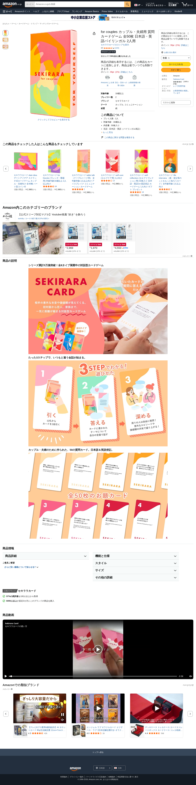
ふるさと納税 (48, 11)
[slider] (93, 676)
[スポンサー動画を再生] (98, 708)
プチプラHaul (63, 11)
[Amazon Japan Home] (75, 769)
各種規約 (111, 777)
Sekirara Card (178, 79)
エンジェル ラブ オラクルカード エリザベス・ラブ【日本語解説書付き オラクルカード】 (105, 729)
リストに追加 (169, 102)
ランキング (77, 11)
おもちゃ (6, 24)
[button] (7, 11)
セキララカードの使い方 (16, 626)
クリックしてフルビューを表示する (54, 120)
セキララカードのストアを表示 (115, 45)
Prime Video (107, 11)
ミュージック (147, 11)
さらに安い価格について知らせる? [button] (20, 567)
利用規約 (63, 777)
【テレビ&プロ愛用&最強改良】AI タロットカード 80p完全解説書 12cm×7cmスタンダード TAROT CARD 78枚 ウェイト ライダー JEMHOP (46, 729)
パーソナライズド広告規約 (96, 777)
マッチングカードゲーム (49, 24)
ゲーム (14, 24)
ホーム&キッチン (164, 11)
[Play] (5, 676)
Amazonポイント (22, 11)
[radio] (5, 33)
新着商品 (135, 11)
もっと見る (108, 132)
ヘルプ (36, 11)
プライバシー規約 (76, 777)
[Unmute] (190, 676)
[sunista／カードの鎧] (7, 216)
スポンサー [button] (186, 256)
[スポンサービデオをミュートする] (62, 720)
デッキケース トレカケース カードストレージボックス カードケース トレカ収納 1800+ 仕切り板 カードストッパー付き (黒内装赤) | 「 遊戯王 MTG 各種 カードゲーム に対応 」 (163, 729)
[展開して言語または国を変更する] (142, 5)
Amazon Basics (92, 11)
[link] (26, 181)
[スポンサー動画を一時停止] (62, 714)
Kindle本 (178, 11)
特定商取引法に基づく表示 (128, 777)
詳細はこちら (127, 72)
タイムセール (122, 11)
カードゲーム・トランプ (28, 24)
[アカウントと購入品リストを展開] (165, 5)
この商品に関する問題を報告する (119, 137)
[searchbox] (79, 4)
